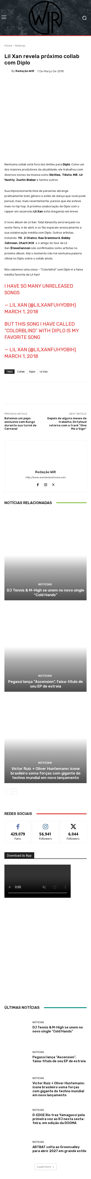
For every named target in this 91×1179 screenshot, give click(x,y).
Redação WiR (24, 71)
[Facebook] (38, 484)
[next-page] (14, 791)
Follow (45, 824)
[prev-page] (7, 791)
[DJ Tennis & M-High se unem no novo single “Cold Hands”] (45, 555)
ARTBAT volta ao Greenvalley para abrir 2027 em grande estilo (59, 1149)
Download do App (19, 855)
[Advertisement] (45, 950)
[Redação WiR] (7, 71)
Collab (21, 371)
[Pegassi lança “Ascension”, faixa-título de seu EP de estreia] (45, 646)
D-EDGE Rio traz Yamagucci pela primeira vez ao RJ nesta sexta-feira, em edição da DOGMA (58, 1119)
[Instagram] (45, 484)
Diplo (32, 371)
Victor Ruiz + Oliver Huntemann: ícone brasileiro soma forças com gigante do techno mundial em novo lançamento (45, 773)
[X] (53, 484)
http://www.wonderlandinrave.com (45, 477)
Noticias (20, 45)
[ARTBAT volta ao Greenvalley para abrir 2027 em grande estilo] (16, 1147)
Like (18, 824)
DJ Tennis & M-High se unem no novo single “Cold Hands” (45, 592)
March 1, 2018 (21, 312)
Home (8, 45)
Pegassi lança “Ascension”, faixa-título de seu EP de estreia (45, 683)
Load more (44, 1167)
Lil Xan (44, 371)
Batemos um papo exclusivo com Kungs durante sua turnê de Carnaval (20, 423)
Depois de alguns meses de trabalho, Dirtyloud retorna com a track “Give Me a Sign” (67, 423)
